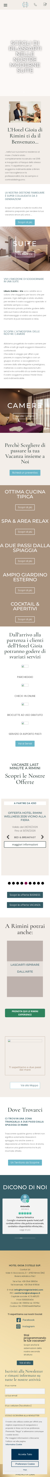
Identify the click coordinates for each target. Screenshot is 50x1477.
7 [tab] (34, 883)
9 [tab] (42, 883)
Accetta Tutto (25, 1454)
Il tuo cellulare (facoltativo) (18, 1405)
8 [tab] (38, 883)
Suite (25, 243)
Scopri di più (25, 222)
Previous (4, 837)
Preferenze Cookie (25, 1464)
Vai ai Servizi (25, 743)
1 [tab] (9, 883)
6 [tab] (30, 883)
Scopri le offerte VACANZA (25, 905)
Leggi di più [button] (25, 1230)
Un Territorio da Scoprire (25, 1162)
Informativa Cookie (14, 1444)
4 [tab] (21, 883)
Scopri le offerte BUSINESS (25, 895)
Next (46, 837)
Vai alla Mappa (29, 1085)
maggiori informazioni (25, 844)
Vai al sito (25, 1362)
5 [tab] (26, 883)
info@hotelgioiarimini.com (28, 1289)
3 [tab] (17, 883)
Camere (25, 405)
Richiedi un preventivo (25, 472)
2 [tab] (13, 883)
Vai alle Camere (25, 416)
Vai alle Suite (25, 254)
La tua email (11, 1395)
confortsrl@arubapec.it (27, 1293)
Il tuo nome (10, 1385)
